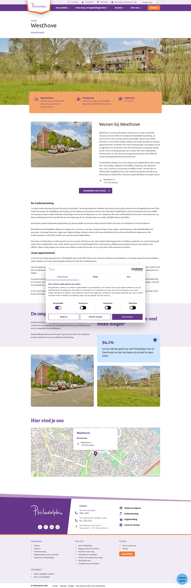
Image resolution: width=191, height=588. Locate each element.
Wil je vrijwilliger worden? (44, 574)
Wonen (37, 545)
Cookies (71, 585)
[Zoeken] (157, 2)
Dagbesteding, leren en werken (46, 554)
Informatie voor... (85, 560)
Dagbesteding (130, 519)
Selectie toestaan (95, 317)
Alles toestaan (127, 317)
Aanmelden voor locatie (94, 190)
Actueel (118, 7)
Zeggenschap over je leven (88, 548)
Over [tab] (129, 277)
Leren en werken (132, 525)
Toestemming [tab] (62, 277)
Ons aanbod (61, 7)
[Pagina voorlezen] (135, 2)
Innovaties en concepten (87, 554)
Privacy (125, 548)
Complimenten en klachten (88, 563)
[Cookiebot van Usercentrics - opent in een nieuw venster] (133, 269)
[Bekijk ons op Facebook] (46, 527)
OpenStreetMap (147, 476)
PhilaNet (104, 2)
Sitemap (63, 585)
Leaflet (138, 476)
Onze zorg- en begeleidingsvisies (91, 7)
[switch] (83, 307)
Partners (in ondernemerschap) (90, 557)
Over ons (135, 7)
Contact (154, 7)
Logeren (37, 548)
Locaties (75, 2)
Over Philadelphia (85, 545)
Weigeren (63, 317)
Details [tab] (95, 277)
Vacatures (89, 2)
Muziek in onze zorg (86, 551)
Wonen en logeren (132, 508)
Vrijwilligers (36, 569)
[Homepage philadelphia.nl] (51, 510)
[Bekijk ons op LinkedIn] (52, 527)
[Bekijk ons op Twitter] (40, 527)
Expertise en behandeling (44, 557)
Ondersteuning (131, 513)
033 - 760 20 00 (85, 520)
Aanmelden (127, 554)
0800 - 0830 (84, 513)
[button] (95, 453)
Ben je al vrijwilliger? (42, 577)
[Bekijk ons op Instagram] (57, 527)
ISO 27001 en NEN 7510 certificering (90, 585)
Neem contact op (129, 545)
